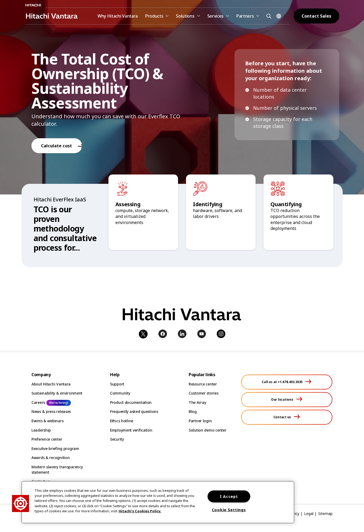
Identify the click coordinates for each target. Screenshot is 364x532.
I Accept (229, 496)
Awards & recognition (50, 457)
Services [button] (215, 16)
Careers (38, 402)
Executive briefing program (55, 448)
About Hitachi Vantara (51, 384)
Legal (308, 513)
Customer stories (204, 393)
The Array (197, 402)
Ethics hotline (121, 420)
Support (117, 384)
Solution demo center (207, 430)
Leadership (41, 430)
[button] (268, 16)
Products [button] (154, 16)
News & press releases (51, 411)
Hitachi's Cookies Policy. (140, 511)
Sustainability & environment (56, 393)
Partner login (200, 420)
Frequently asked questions (134, 411)
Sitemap (325, 513)
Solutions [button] (185, 16)
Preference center (46, 439)
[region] (157, 502)
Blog (193, 411)
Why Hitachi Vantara (118, 16)
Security (117, 439)
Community (120, 393)
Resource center (203, 384)
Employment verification (131, 430)
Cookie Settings (229, 509)
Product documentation (131, 402)
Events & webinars (47, 420)
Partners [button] (245, 16)
